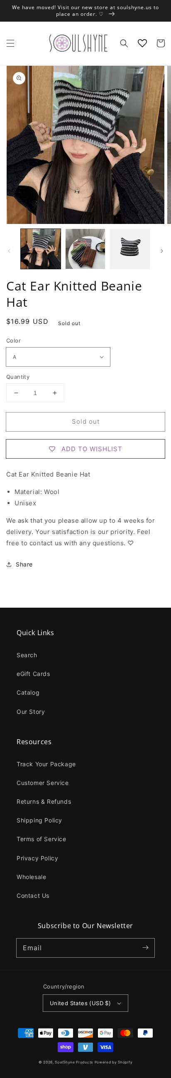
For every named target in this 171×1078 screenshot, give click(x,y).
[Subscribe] (145, 948)
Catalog (28, 692)
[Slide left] (9, 251)
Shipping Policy (39, 820)
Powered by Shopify (114, 1062)
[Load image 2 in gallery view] (85, 249)
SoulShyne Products (74, 1062)
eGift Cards (33, 673)
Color (13, 340)
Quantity (17, 376)
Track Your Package (46, 764)
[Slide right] (162, 251)
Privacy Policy (37, 858)
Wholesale (31, 876)
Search (27, 654)
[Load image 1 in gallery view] (40, 249)
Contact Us (33, 895)
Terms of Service (41, 838)
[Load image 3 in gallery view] (130, 249)
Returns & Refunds (44, 801)
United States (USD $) (80, 1003)
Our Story (31, 711)
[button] (10, 43)
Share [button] (24, 564)
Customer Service (43, 782)
